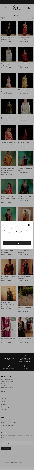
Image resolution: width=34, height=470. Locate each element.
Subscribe (17, 243)
